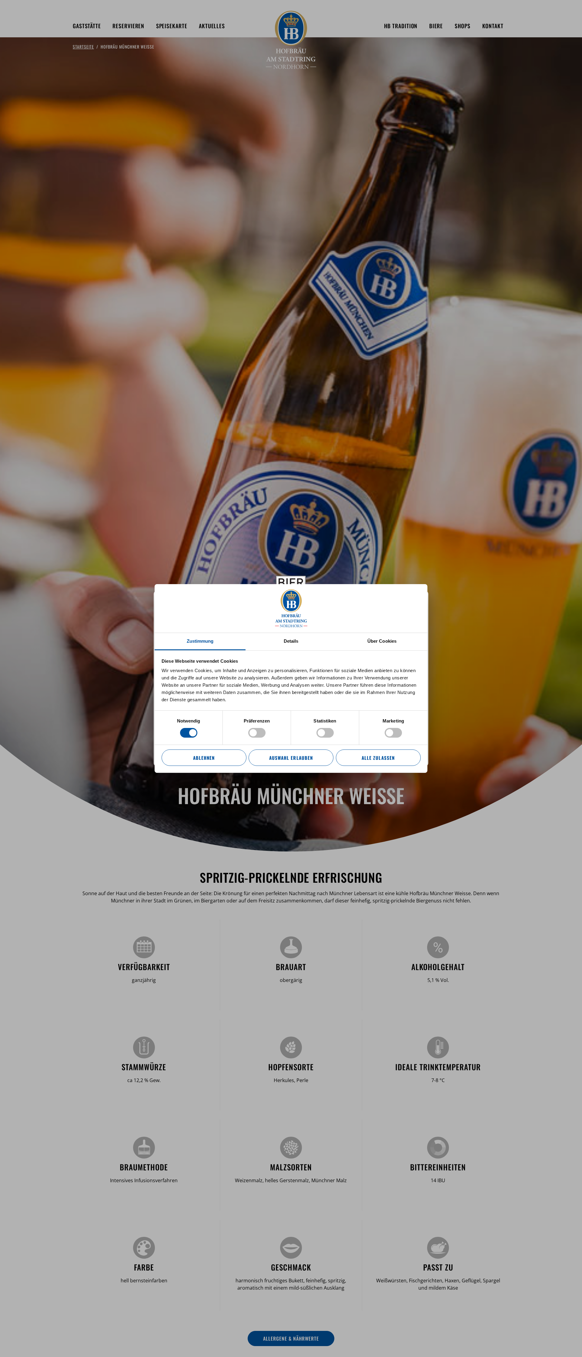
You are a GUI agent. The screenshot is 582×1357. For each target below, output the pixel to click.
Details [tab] (291, 641)
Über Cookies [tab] (381, 641)
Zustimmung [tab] (200, 641)
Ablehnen (204, 757)
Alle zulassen (378, 757)
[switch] (257, 733)
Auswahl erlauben (291, 757)
